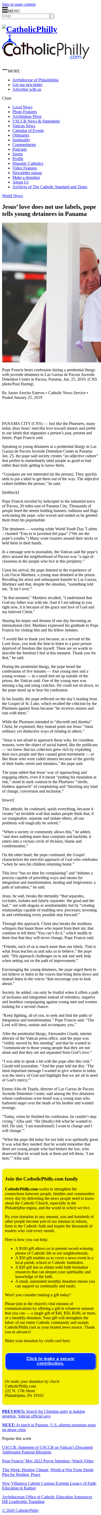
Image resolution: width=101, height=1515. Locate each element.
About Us (20, 182)
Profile (17, 158)
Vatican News (23, 126)
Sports (17, 154)
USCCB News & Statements (36, 121)
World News (12, 195)
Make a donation (26, 177)
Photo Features (24, 111)
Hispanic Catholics (27, 163)
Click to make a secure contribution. (50, 1361)
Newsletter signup (27, 173)
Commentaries (24, 144)
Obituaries (20, 135)
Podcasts (19, 149)
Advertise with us (26, 89)
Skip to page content (18, 4)
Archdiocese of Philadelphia (35, 80)
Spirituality (21, 140)
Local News (22, 107)
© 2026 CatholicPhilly (20, 1510)
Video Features (24, 168)
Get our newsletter (27, 84)
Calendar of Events (28, 130)
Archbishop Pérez (27, 116)
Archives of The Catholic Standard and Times (49, 187)
